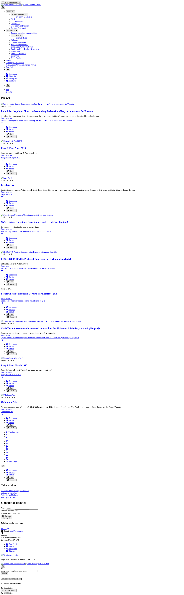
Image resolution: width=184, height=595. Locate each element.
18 (7, 446)
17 (7, 443)
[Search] (3, 7)
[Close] (3, 466)
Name (3, 508)
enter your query (7, 571)
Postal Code (6, 513)
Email (7, 511)
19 (7, 448)
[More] (8, 69)
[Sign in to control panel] (11, 555)
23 (7, 457)
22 (7, 455)
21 (7, 452)
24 (7, 459)
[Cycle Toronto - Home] (21, 5)
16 (7, 441)
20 (7, 450)
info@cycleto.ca (16, 531)
